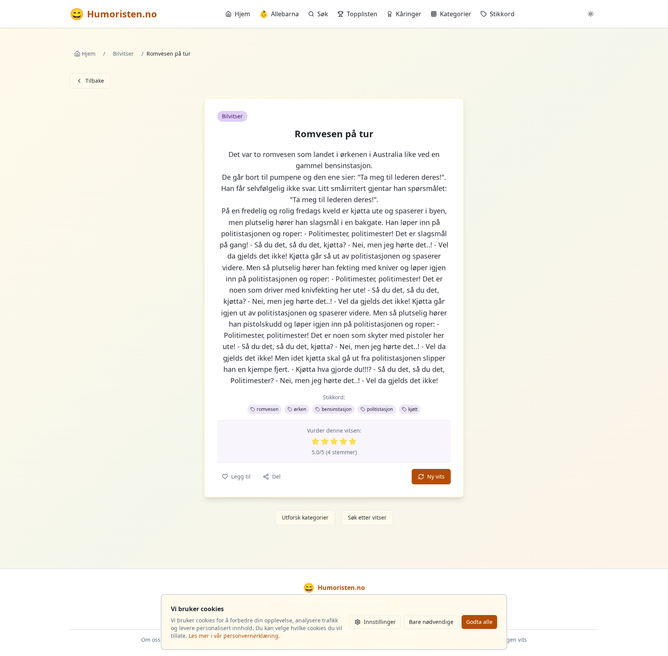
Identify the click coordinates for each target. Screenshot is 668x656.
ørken (300, 409)
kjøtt (413, 409)
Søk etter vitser (367, 517)
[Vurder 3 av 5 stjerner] (334, 441)
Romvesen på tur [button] (334, 134)
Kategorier (455, 14)
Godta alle (479, 621)
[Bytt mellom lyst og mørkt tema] (590, 14)
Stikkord (502, 14)
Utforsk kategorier (305, 517)
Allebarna (279, 14)
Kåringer (408, 14)
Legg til (240, 476)
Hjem (242, 14)
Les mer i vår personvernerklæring (233, 635)
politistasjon (380, 409)
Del (276, 476)
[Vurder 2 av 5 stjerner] (324, 441)
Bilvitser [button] (232, 116)
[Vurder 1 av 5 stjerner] (315, 441)
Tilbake (94, 80)
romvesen (267, 409)
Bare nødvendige (431, 621)
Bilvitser (123, 53)
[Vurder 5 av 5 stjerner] (352, 441)
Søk (322, 14)
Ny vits (436, 476)
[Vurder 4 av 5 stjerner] (343, 441)
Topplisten (362, 14)
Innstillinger (380, 621)
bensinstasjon (336, 409)
